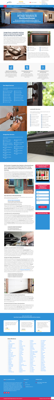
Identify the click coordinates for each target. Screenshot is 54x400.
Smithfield (31, 341)
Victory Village (10, 365)
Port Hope (32, 370)
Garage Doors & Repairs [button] (26, 6)
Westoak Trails (10, 352)
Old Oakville (43, 357)
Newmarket (43, 364)
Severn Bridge (32, 349)
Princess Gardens (33, 365)
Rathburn (31, 363)
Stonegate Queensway (22, 365)
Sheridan (31, 345)
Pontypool (42, 342)
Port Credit (43, 341)
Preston (31, 366)
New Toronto (43, 366)
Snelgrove (21, 371)
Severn (31, 350)
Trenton (20, 340)
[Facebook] (4, 393)
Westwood (10, 350)
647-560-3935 (45, 4)
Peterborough (43, 344)
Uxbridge (9, 368)
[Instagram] (8, 393)
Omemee (42, 356)
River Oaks (32, 357)
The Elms (20, 351)
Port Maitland (32, 369)
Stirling (20, 366)
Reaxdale (31, 362)
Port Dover (32, 371)
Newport (42, 363)
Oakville (42, 358)
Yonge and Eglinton (11, 343)
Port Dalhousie (43, 340)
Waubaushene (10, 358)
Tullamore (10, 370)
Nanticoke (42, 368)
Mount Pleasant (43, 370)
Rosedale (31, 355)
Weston (9, 351)
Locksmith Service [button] (17, 6)
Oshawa (42, 353)
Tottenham (21, 341)
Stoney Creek (21, 364)
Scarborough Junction (33, 352)
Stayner (20, 367)
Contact (32, 6)
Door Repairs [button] (9, 6)
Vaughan (9, 367)
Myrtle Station (43, 369)
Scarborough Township (34, 351)
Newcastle (42, 365)
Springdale (21, 369)
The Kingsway (21, 349)
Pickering (42, 343)
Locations (37, 6)
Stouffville (21, 362)
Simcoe (31, 342)
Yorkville (9, 340)
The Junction (21, 350)
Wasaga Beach (10, 364)
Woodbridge (10, 344)
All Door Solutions (19, 398)
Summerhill (21, 357)
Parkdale (42, 349)
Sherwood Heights (33, 343)
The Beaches (21, 352)
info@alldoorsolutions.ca (29, 386)
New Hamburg (43, 367)
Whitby (9, 349)
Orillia (42, 354)
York (9, 342)
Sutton (20, 355)
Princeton (31, 364)
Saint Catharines (32, 354)
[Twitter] (6, 393)
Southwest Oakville (22, 370)
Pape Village (43, 352)
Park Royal (42, 350)
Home (5, 6)
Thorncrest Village (22, 345)
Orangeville (43, 355)
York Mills (10, 341)
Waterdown (10, 362)
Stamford (20, 368)
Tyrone (9, 369)
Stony (20, 363)
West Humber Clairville (12, 355)
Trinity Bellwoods (11, 371)
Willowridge (10, 345)
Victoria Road (10, 366)
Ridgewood (32, 358)
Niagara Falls (43, 362)
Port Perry (31, 368)
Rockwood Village (33, 356)
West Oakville (10, 354)
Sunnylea (20, 356)
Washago (9, 363)
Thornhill (20, 344)
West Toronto (10, 353)
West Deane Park (11, 356)
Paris (42, 351)
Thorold (20, 343)
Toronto (20, 342)
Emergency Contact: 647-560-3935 (45, 398)
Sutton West (21, 354)
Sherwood (31, 344)
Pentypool (42, 345)
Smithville (31, 340)
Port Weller (32, 367)
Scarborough (32, 353)
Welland (9, 357)
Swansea (20, 353)
